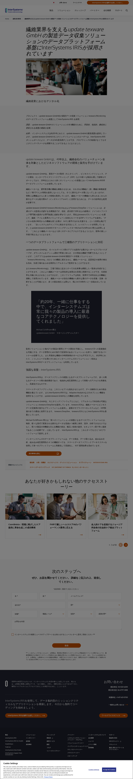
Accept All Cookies (109, 769)
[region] (66, 769)
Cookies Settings (94, 769)
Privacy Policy (48, 777)
